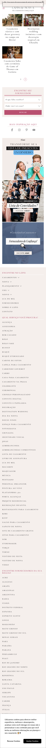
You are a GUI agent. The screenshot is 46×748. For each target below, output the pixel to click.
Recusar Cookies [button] (13, 741)
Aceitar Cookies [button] (32, 741)
